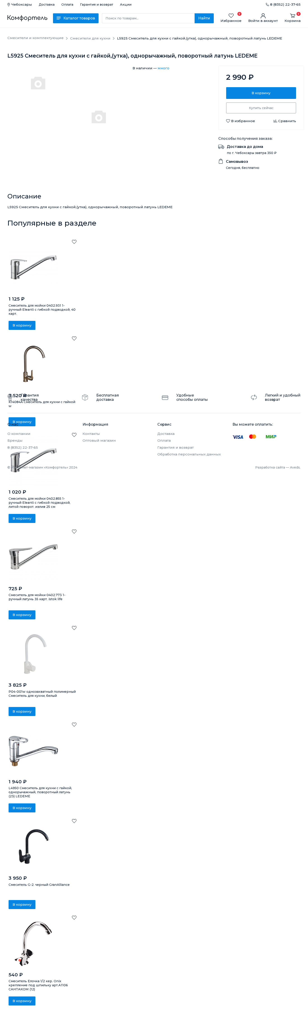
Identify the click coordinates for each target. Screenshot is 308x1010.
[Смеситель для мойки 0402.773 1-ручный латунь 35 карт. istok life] (33, 558)
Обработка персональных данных (189, 454)
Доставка (47, 4)
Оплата (67, 4)
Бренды (15, 440)
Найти (204, 18)
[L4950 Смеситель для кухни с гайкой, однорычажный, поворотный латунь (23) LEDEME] (33, 751)
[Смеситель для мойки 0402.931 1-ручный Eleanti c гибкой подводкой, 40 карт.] (33, 268)
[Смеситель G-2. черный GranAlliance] (33, 847)
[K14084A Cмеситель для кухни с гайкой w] (33, 365)
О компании (18, 434)
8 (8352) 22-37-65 (285, 4)
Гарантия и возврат (96, 4)
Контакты (91, 434)
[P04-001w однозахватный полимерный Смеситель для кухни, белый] (33, 654)
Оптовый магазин (99, 440)
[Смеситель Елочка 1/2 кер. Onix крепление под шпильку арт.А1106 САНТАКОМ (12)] (33, 944)
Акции (125, 4)
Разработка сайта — (278, 467)
